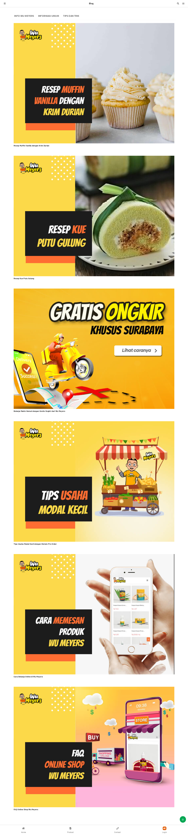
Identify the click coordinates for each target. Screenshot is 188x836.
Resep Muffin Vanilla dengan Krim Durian (31, 145)
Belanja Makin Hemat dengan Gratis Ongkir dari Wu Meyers (39, 411)
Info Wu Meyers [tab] (24, 16)
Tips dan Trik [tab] (71, 16)
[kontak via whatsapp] (183, 819)
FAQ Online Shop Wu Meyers (26, 809)
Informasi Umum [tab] (48, 16)
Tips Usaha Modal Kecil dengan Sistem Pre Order (35, 544)
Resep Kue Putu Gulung (24, 278)
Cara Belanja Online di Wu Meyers (28, 676)
